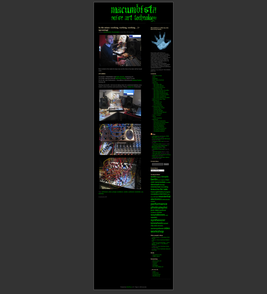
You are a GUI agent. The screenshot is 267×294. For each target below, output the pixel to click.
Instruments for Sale (157, 88)
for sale (164, 189)
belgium (159, 177)
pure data (155, 210)
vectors (160, 226)
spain (166, 215)
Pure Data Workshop (159, 125)
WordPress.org (156, 275)
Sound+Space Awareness (160, 128)
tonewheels (138, 191)
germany (160, 192)
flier (158, 189)
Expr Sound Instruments (159, 120)
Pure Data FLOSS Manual (160, 112)
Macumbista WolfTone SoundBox (162, 97)
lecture (156, 197)
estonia (154, 187)
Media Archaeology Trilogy (159, 99)
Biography (155, 78)
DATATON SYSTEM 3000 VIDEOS (161, 157)
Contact (154, 81)
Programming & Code (158, 106)
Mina (154, 239)
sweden (126, 191)
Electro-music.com (157, 260)
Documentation (115, 32)
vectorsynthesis (157, 228)
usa (142, 191)
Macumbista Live (158, 101)
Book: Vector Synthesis (158, 80)
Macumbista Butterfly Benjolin (161, 93)
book (159, 180)
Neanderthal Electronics (159, 123)
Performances (156, 100)
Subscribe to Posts (157, 75)
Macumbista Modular (159, 85)
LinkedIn (155, 263)
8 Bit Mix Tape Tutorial (159, 107)
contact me (131, 87)
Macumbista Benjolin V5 (159, 91)
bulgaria (163, 180)
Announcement (107, 32)
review (159, 212)
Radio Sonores (120, 77)
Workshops (155, 119)
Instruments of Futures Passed (161, 122)
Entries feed (156, 272)
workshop (101, 193)
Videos (154, 116)
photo (110, 191)
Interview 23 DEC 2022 (158, 141)
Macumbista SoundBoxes (160, 96)
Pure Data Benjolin (158, 110)
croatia (168, 182)
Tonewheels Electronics (159, 87)
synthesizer (131, 191)
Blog (153, 134)
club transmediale (158, 182)
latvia (152, 196)
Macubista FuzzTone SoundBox (161, 90)
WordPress (129, 287)
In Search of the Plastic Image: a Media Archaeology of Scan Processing (160, 146)
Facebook (155, 262)
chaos (167, 180)
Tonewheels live (157, 103)
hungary (167, 192)
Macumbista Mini (158, 84)
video (167, 228)
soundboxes (120, 191)
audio (153, 176)
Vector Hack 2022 (157, 144)
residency (154, 212)
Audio (154, 77)
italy (168, 194)
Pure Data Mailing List (158, 266)
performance (105, 191)
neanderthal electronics (160, 197)
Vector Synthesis (158, 104)
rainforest (162, 210)
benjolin (165, 177)
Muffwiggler (155, 265)
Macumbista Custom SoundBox (161, 94)
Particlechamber (157, 109)
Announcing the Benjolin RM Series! (161, 138)
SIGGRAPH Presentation (159, 149)
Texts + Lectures (157, 115)
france (153, 192)
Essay (162, 185)
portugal (114, 191)
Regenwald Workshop (159, 126)
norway (153, 201)
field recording (162, 187)
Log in (154, 271)
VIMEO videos (156, 256)
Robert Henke (156, 237)
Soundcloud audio (157, 254)
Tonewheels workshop (159, 131)
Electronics (155, 82)
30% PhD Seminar (157, 151)
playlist (163, 207)
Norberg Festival (136, 80)
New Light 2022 (156, 153)
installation (155, 194)
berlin (154, 179)
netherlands (166, 199)
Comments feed (156, 274)
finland (154, 189)
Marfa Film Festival (120, 78)
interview (163, 194)
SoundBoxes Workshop (159, 129)
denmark (155, 184)
